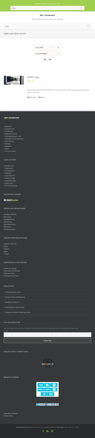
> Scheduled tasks (10, 181)
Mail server (7, 227)
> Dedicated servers (10, 134)
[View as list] (50, 59)
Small (6, 246)
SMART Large (33, 77)
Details (42, 97)
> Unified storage (9, 178)
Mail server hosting (10, 268)
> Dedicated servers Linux (12, 136)
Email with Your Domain (12, 271)
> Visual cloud (8, 183)
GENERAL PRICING (10, 214)
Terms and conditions (11, 413)
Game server (8, 222)
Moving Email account (11, 276)
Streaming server (9, 229)
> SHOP (6, 149)
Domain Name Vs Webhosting (15, 297)
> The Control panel (10, 186)
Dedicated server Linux (13, 292)
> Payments (8, 146)
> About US (7, 126)
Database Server (9, 219)
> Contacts (7, 144)
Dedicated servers (21, 427)
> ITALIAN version (10, 151)
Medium (6, 249)
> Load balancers (9, 176)
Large (6, 251)
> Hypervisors (8, 168)
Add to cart (32, 97)
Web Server (7, 217)
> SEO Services (9, 141)
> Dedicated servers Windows (14, 139)
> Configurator (8, 131)
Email (6, 331)
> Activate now (9, 166)
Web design (60, 427)
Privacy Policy (8, 416)
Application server (10, 224)
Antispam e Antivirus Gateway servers (17, 312)
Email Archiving (9, 273)
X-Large (6, 254)
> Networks (7, 173)
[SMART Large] (14, 80)
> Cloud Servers (9, 129)
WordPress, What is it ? (12, 302)
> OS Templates (9, 171)
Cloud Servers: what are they (14, 307)
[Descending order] (58, 47)
